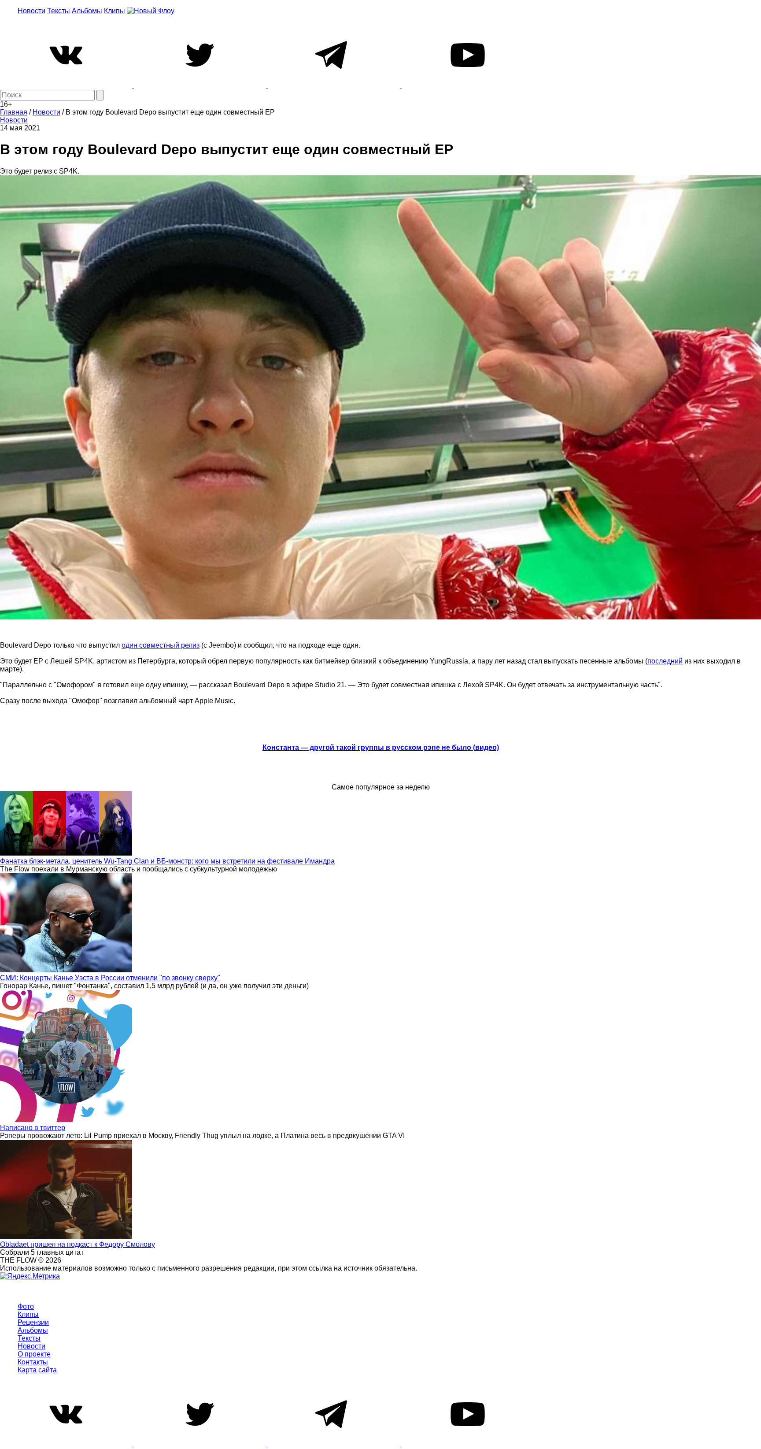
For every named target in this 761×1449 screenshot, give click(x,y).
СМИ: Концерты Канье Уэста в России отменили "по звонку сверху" (110, 978)
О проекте (34, 1354)
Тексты (58, 11)
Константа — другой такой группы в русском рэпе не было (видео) (380, 747)
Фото (26, 1306)
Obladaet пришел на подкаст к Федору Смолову (77, 1244)
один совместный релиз (160, 645)
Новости (31, 11)
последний (665, 661)
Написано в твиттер (32, 1127)
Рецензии (33, 1322)
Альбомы (87, 11)
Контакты (33, 1362)
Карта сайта (37, 1370)
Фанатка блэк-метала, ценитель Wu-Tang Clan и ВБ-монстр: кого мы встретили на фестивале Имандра (167, 861)
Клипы (114, 11)
